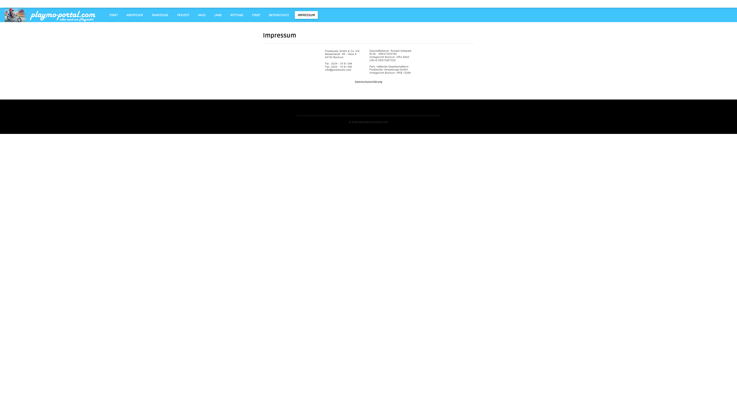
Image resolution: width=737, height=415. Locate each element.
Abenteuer (134, 15)
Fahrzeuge (160, 15)
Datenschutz (279, 15)
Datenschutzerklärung (368, 82)
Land (218, 15)
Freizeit (183, 15)
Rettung (236, 15)
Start (113, 15)
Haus (202, 15)
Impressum (306, 15)
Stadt (256, 15)
